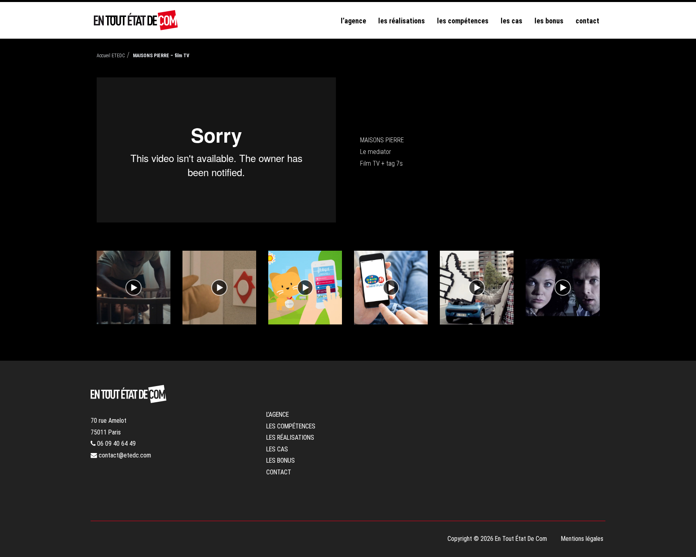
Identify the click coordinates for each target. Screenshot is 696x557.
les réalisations (401, 21)
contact (587, 21)
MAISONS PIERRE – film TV (161, 55)
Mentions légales (582, 538)
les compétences (463, 21)
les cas (511, 21)
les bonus (548, 21)
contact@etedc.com (124, 455)
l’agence (353, 21)
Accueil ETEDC (111, 55)
